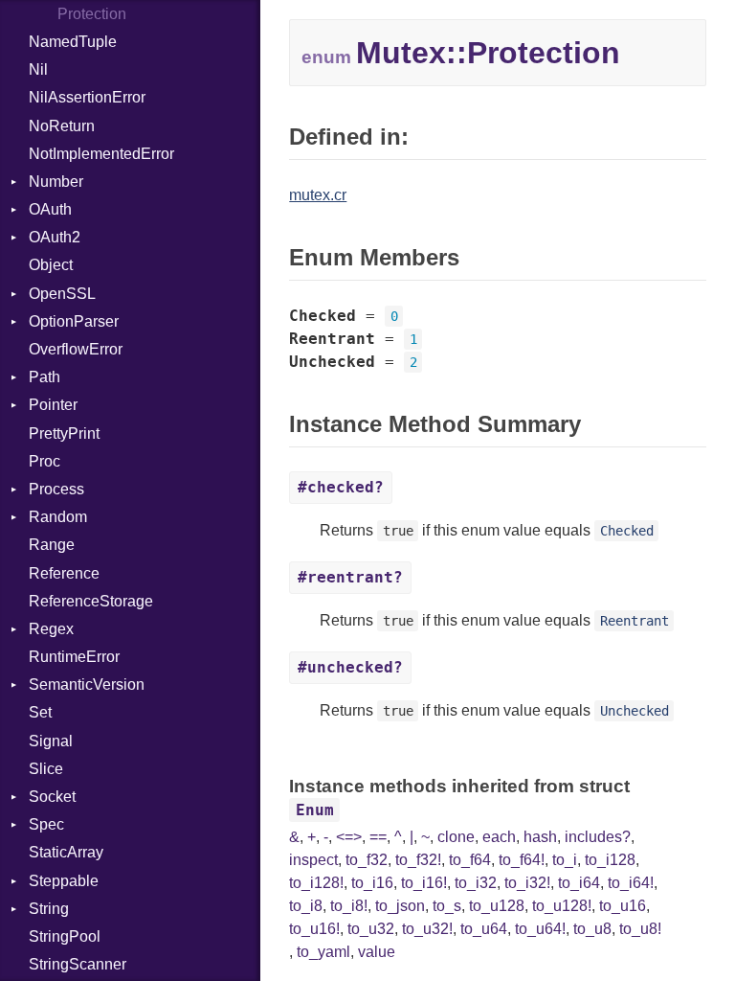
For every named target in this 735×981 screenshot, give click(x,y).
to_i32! (527, 883)
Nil (38, 69)
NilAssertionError (87, 97)
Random (58, 517)
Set (40, 712)
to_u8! (640, 929)
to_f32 (366, 860)
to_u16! (314, 929)
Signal (51, 741)
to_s (447, 906)
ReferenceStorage (91, 601)
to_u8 (592, 929)
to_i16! (424, 883)
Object (51, 265)
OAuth (50, 209)
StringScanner (77, 964)
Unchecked (634, 711)
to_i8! (349, 906)
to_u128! (561, 906)
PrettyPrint (64, 433)
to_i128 (610, 860)
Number (56, 181)
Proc (44, 461)
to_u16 (622, 906)
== (378, 837)
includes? (598, 837)
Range (52, 544)
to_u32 (370, 929)
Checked (627, 530)
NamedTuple (73, 42)
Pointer (53, 405)
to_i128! (316, 883)
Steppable (64, 881)
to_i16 (372, 883)
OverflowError (75, 349)
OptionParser (74, 321)
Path (44, 377)
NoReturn (62, 126)
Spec (46, 824)
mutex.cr (317, 195)
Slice (46, 769)
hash (540, 837)
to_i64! (631, 883)
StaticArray (66, 852)
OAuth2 (54, 237)
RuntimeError (74, 657)
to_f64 (470, 860)
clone (456, 837)
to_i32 (476, 883)
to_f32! (418, 860)
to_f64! (522, 860)
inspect (313, 860)
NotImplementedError (101, 154)
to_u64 (483, 929)
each (499, 837)
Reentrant (634, 620)
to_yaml (323, 952)
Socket (52, 796)
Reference (64, 573)
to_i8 (306, 906)
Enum (315, 810)
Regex (51, 629)
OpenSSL (62, 293)
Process (56, 489)
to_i (564, 860)
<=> (349, 837)
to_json (400, 906)
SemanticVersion (87, 684)
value (376, 952)
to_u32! (427, 929)
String (49, 909)
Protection (91, 14)
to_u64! (540, 929)
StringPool (64, 936)
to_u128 (496, 906)
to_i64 (579, 883)
